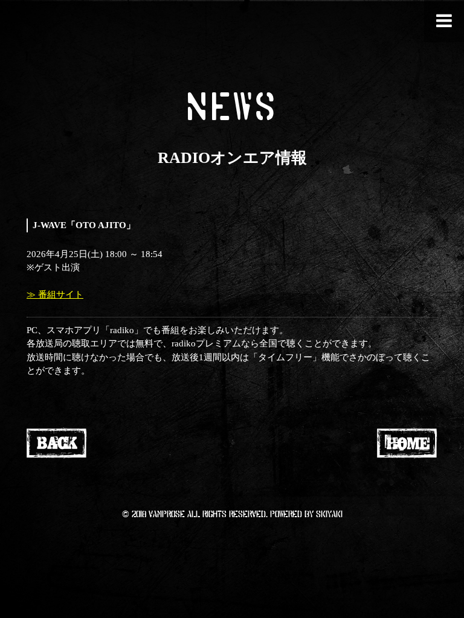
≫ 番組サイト (55, 294)
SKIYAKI (329, 513)
